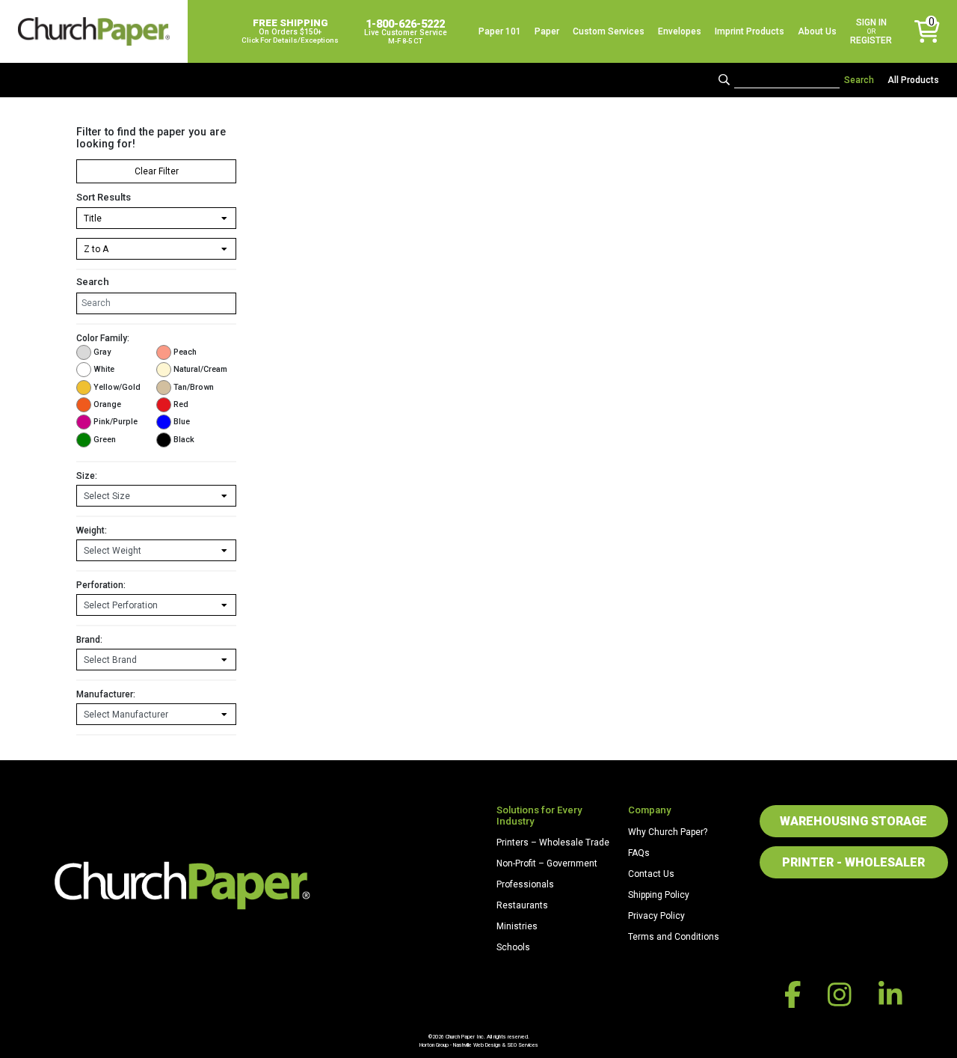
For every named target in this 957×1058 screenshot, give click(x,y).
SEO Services (522, 1045)
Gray (102, 352)
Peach (185, 352)
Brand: (89, 640)
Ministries (517, 926)
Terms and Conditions (673, 937)
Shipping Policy (658, 895)
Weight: (91, 530)
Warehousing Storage (853, 821)
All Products (913, 80)
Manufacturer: (105, 694)
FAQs (639, 853)
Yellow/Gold (117, 387)
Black (183, 439)
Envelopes (679, 31)
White (103, 369)
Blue (181, 421)
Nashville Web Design (476, 1045)
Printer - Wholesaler (853, 862)
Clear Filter (157, 171)
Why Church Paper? (667, 832)
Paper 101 (499, 31)
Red (180, 404)
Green (104, 439)
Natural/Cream (200, 369)
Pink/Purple (115, 421)
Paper (547, 31)
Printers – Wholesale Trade (552, 842)
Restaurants (522, 905)
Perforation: (101, 585)
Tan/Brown (193, 387)
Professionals (525, 884)
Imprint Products (749, 31)
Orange (107, 404)
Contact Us (651, 874)
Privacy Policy (656, 916)
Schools (513, 947)
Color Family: (102, 338)
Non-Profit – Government (546, 863)
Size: (86, 476)
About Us (817, 31)
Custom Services (608, 31)
